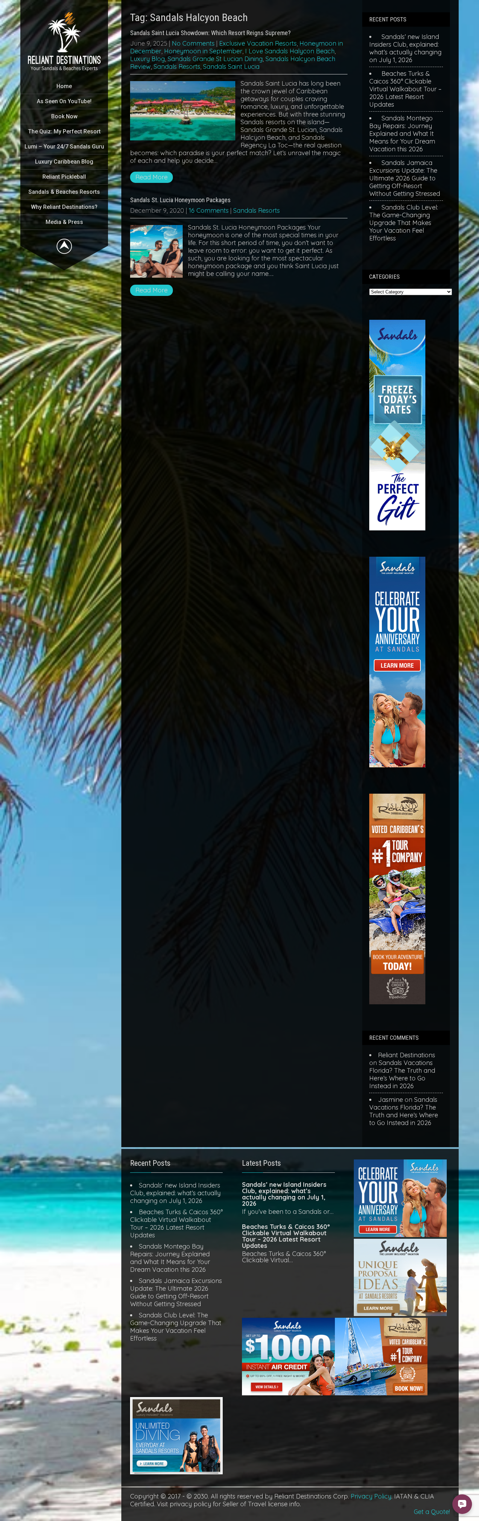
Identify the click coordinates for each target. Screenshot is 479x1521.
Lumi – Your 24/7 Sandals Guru (64, 146)
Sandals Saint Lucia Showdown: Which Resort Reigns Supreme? (210, 33)
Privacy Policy (371, 1496)
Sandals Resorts (177, 66)
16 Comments (209, 210)
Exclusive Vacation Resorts (258, 43)
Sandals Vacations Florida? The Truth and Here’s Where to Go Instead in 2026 (402, 1074)
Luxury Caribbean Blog (64, 161)
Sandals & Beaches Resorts (64, 192)
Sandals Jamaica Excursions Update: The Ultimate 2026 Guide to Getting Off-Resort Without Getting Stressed (404, 178)
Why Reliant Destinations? (64, 207)
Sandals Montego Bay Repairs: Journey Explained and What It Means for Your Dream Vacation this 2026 (402, 133)
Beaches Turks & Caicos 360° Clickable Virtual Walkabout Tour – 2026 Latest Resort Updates (405, 89)
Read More (151, 177)
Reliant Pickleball (64, 176)
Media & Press (64, 222)
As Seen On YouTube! (64, 101)
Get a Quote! (432, 1512)
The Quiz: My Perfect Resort (64, 131)
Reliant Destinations (406, 1055)
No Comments (193, 43)
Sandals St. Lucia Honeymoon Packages (180, 200)
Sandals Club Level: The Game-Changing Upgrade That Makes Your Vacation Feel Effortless (403, 222)
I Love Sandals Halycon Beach (290, 51)
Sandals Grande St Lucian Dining (215, 59)
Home (64, 86)
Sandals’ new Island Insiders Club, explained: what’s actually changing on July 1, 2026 (405, 48)
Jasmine (390, 1100)
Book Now (64, 116)
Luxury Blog (147, 59)
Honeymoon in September (203, 51)
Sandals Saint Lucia (231, 66)
